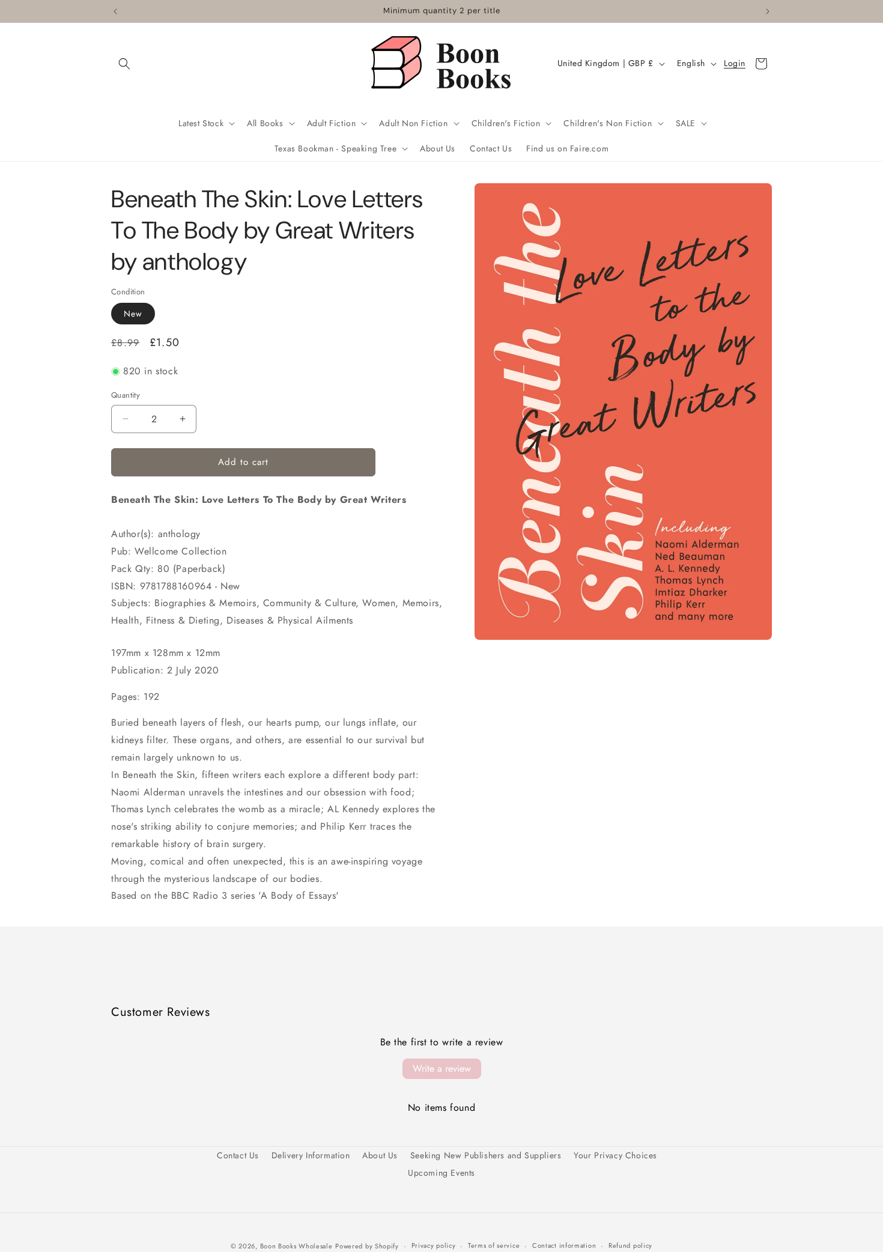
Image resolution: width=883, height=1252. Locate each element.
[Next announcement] (767, 11)
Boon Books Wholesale (296, 1246)
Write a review (442, 1068)
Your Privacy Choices (615, 1155)
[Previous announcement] (115, 11)
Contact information (564, 1245)
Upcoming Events (441, 1173)
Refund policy (630, 1245)
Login (734, 63)
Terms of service (494, 1245)
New (133, 314)
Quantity (125, 395)
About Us (380, 1155)
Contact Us (238, 1155)
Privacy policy (433, 1245)
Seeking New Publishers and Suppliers (486, 1155)
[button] (124, 63)
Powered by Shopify (367, 1246)
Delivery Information (311, 1155)
